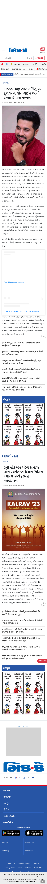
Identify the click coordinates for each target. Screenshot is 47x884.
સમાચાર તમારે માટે (18, 69)
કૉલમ (31, 69)
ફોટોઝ (6, 809)
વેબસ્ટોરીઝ (8, 822)
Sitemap (15, 872)
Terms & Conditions (24, 868)
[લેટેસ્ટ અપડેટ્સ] (11, 64)
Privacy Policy (10, 868)
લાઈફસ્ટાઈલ (9, 816)
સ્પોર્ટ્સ (35, 64)
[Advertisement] (23, 27)
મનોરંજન (26, 64)
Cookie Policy (30, 881)
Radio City (5, 851)
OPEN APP (39, 58)
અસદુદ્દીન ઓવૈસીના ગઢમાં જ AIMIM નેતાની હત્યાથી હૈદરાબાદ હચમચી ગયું (23, 74)
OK (43, 881)
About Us (11, 864)
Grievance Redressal (27, 872)
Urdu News (29, 851)
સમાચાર (17, 64)
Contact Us (38, 868)
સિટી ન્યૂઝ (5, 69)
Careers (36, 864)
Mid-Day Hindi (30, 842)
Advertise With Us (24, 864)
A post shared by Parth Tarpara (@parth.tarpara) (23, 311)
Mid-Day (5, 842)
